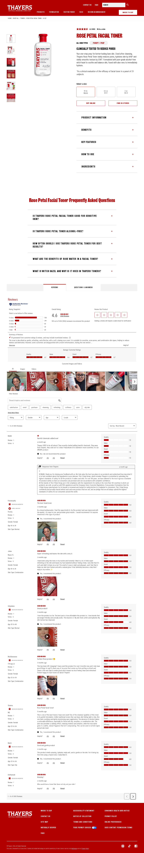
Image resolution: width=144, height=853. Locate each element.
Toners (22, 18)
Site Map (44, 822)
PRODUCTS (40, 12)
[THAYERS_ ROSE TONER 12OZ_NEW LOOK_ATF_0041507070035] (11, 50)
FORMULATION (54, 12)
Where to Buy (128, 12)
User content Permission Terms (118, 827)
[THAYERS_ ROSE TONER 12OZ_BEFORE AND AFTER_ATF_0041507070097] (11, 74)
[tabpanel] (72, 547)
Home (9, 18)
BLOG (81, 12)
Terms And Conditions (82, 822)
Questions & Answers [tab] (83, 287)
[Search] (127, 5)
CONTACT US (87, 5)
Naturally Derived (48, 827)
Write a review (101, 29)
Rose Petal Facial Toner (34, 18)
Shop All (16, 18)
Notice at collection (82, 816)
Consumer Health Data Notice (117, 811)
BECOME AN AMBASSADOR (96, 12)
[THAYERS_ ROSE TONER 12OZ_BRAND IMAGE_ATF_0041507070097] (11, 98)
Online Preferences (113, 822)
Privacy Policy (111, 816)
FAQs (96, 5)
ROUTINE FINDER (69, 12)
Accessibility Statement (83, 811)
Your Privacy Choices (82, 827)
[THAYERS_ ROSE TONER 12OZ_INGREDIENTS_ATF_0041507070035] (11, 86)
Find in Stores (123, 103)
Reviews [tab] (54, 287)
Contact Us (45, 816)
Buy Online (90, 103)
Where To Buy (46, 811)
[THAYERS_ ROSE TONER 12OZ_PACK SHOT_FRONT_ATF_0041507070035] (11, 38)
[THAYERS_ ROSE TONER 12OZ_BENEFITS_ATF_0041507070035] (11, 62)
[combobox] (113, 5)
